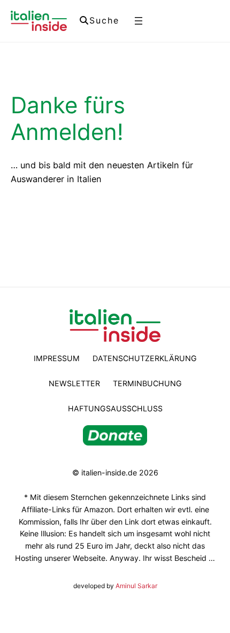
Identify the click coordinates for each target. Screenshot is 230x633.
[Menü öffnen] (138, 20)
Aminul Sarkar (136, 586)
